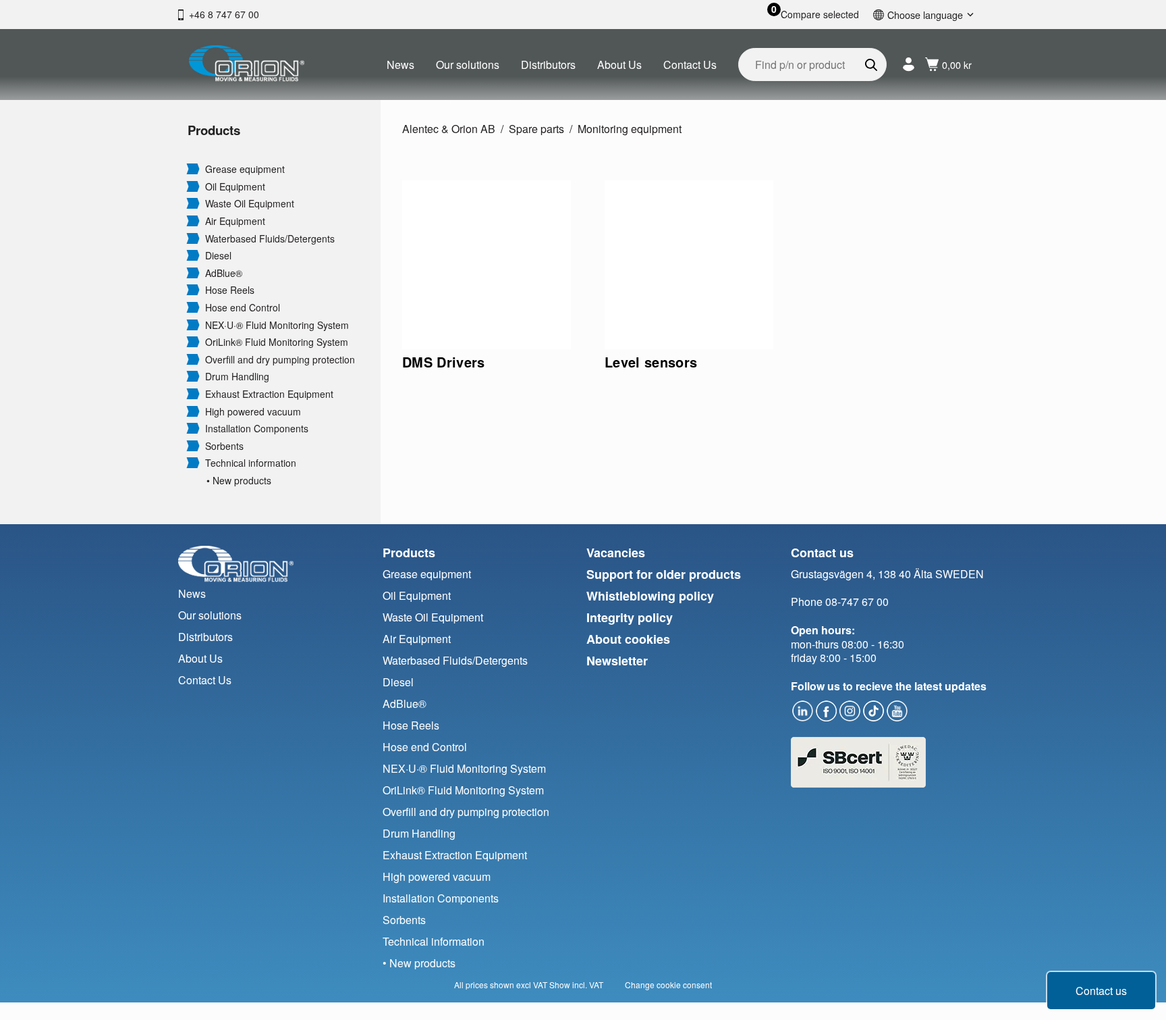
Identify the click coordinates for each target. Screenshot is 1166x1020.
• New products (238, 480)
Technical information (250, 463)
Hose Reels (229, 290)
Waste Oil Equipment (249, 203)
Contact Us (690, 64)
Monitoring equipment (630, 128)
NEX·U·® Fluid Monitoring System (277, 325)
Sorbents (224, 446)
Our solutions (467, 64)
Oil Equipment (235, 186)
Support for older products (663, 574)
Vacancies (615, 552)
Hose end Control (242, 307)
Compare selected (820, 14)
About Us (619, 64)
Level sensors (651, 362)
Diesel (218, 255)
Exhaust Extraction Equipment (269, 394)
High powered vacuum (253, 411)
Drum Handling (237, 376)
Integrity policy (629, 617)
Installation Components (256, 428)
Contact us (1101, 990)
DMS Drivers (443, 362)
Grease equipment (245, 169)
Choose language (925, 14)
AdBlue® (223, 273)
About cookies (628, 639)
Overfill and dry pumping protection (280, 359)
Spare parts (536, 128)
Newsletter (617, 660)
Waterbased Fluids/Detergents (270, 238)
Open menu (193, 168)
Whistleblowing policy (650, 596)
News (400, 64)
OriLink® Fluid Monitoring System (276, 342)
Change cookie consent (668, 984)
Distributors (548, 64)
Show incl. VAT (576, 984)
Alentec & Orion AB (448, 128)
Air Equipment (235, 221)
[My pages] (908, 64)
